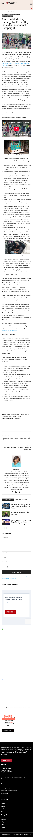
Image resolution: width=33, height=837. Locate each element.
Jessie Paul (5, 30)
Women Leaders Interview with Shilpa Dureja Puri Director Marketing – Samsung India (21, 522)
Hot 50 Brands (5, 516)
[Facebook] (13, 492)
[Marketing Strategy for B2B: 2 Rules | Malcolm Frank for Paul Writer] (6, 506)
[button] (31, 4)
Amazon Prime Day (25, 414)
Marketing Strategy (6, 416)
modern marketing (17, 416)
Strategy (13, 11)
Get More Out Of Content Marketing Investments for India (16, 439)
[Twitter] (20, 492)
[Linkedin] (16, 492)
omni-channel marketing (7, 418)
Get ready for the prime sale (9, 330)
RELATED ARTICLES (8, 500)
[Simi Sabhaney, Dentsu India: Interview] (6, 514)
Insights (8, 11)
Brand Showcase (15, 14)
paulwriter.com (8, 718)
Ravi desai (17, 418)
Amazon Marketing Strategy (13, 414)
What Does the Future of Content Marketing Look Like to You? (17, 448)
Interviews (9, 14)
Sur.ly (11, 722)
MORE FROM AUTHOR (21, 500)
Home (3, 11)
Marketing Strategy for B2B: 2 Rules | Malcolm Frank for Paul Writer (20, 506)
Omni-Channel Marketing (7, 16)
